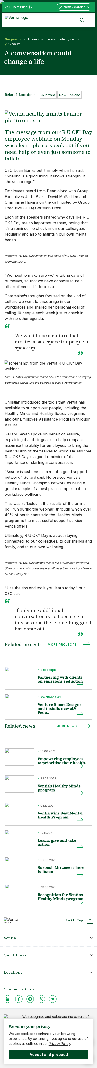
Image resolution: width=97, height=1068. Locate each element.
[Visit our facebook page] (19, 999)
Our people (13, 39)
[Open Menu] (90, 19)
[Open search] (81, 19)
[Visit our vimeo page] (53, 999)
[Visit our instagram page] (30, 999)
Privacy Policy (59, 1044)
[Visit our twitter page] (41, 999)
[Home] (17, 19)
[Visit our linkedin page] (7, 999)
